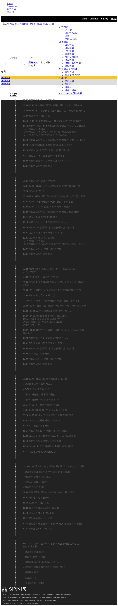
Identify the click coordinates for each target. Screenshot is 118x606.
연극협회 (69, 60)
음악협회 (69, 66)
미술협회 (69, 54)
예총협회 (63, 42)
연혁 (67, 36)
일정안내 (69, 72)
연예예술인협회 (73, 63)
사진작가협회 (72, 57)
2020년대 (5, 77)
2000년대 (5, 83)
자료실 (68, 87)
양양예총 (63, 27)
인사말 (68, 30)
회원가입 (11, 9)
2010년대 (5, 80)
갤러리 (68, 84)
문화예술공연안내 (68, 69)
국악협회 (69, 48)
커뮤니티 (63, 78)
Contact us (12, 6)
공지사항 (69, 81)
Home (10, 3)
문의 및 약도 (71, 39)
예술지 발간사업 (73, 75)
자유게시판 (70, 90)
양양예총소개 (72, 33)
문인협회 (69, 51)
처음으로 (33, 62)
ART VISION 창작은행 (70, 93)
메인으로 (4, 58)
